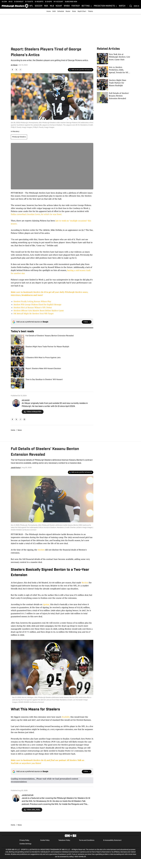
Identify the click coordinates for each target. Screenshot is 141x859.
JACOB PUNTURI (27, 795)
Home (48, 11)
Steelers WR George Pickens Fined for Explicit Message (37, 304)
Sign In (136, 6)
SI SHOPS (48, 2)
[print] (24, 419)
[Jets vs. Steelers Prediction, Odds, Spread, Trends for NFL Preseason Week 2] (113, 71)
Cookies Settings (25, 844)
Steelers (41, 550)
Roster (68, 11)
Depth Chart (82, 11)
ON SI (10, 2)
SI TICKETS (29, 2)
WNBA (67, 6)
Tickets (90, 11)
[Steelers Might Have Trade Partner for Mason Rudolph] (113, 84)
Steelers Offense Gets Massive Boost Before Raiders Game (38, 310)
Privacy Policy (24, 840)
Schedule (60, 11)
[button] (87, 6)
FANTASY (75, 6)
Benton (84, 583)
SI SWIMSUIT (19, 2)
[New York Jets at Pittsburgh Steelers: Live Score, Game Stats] (113, 58)
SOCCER (38, 6)
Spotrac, (46, 604)
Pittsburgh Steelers (19, 137)
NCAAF (59, 6)
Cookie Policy (44, 840)
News (20, 430)
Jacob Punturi (16, 468)
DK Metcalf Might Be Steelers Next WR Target (33, 313)
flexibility (66, 717)
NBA (46, 6)
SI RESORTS (39, 2)
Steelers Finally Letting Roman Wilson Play (32, 301)
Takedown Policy (64, 840)
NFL (31, 6)
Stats (74, 11)
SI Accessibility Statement (112, 840)
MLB (52, 6)
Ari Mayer (14, 65)
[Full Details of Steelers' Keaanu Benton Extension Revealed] (113, 97)
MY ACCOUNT (58, 2)
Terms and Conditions (86, 840)
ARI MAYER (26, 400)
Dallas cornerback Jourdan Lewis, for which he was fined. (36, 214)
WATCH (122, 6)
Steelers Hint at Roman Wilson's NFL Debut (32, 307)
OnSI (54, 11)
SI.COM (4, 2)
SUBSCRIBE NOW (71, 2)
